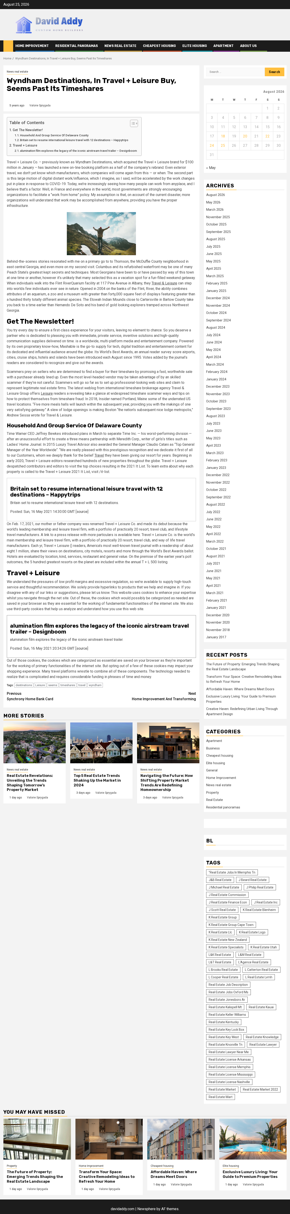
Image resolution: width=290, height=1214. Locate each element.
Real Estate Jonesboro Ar (227, 999)
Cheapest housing (159, 46)
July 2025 (213, 247)
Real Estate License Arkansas (230, 1059)
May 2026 (213, 202)
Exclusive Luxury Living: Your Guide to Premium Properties (250, 1174)
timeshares (67, 685)
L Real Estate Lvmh (258, 977)
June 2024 (214, 342)
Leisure (47, 393)
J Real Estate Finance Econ (228, 902)
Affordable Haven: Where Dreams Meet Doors (240, 689)
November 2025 (218, 217)
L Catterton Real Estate (261, 970)
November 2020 (218, 622)
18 (223, 136)
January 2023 (216, 468)
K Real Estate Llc (220, 932)
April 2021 (213, 586)
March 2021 (215, 593)
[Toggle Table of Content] (132, 123)
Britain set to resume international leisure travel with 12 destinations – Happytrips (74, 140)
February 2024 (216, 372)
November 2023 (218, 394)
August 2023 (215, 416)
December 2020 (218, 615)
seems (52, 685)
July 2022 (213, 512)
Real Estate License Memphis (230, 1067)
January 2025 (216, 291)
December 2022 (218, 475)
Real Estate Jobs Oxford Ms (228, 992)
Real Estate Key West (224, 1037)
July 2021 (213, 563)
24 (212, 145)
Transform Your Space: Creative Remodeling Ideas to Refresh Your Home (107, 1177)
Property (212, 793)
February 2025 (216, 283)
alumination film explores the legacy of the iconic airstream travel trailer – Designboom (78, 150)
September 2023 (218, 409)
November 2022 (218, 482)
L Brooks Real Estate (223, 970)
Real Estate (214, 800)
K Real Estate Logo (252, 932)
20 (245, 136)
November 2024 (218, 306)
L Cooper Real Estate (223, 977)
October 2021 (216, 549)
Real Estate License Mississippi (231, 1074)
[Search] (283, 46)
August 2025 (215, 239)
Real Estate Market (222, 1089)
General (212, 770)
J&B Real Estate (220, 880)
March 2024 (215, 364)
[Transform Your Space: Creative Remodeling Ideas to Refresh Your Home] (109, 1139)
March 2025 (215, 276)
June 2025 (214, 254)
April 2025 (213, 269)
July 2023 (213, 423)
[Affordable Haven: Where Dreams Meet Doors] (181, 1139)
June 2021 (214, 571)
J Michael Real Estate (224, 887)
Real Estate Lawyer (263, 1044)
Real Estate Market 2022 (260, 1089)
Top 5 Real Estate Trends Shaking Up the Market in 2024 (97, 780)
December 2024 (218, 298)
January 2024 (216, 379)
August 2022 (215, 504)
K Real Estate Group (223, 917)
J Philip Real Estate (259, 887)
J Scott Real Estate (222, 910)
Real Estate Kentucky (224, 1022)
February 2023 (216, 460)
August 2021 (215, 556)
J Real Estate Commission (227, 895)
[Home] (8, 46)
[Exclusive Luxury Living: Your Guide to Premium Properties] (253, 1139)
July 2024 (213, 335)
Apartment (223, 46)
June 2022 (214, 519)
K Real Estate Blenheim (259, 910)
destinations (24, 685)
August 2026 (215, 195)
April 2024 (213, 357)
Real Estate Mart (220, 1097)
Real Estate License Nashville (229, 1082)
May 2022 (213, 527)
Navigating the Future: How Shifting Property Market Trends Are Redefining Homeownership (166, 782)
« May (211, 168)
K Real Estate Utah (264, 947)
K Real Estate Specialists (226, 947)
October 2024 (216, 313)
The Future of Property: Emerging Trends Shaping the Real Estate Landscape (35, 1177)
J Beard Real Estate (253, 880)
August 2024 (215, 328)
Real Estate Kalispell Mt (225, 1007)
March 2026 (215, 210)
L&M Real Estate (249, 955)
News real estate (120, 46)
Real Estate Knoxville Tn (225, 1044)
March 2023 (215, 453)
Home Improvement (32, 46)
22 (268, 136)
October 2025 (216, 224)
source (82, 511)
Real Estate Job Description (228, 984)
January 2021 (216, 608)
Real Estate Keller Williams (227, 1014)
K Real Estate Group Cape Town (231, 925)
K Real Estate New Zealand (228, 940)
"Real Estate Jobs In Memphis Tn (232, 872)
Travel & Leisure (164, 283)
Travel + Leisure (25, 145)
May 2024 (213, 350)
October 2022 (216, 490)
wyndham (95, 685)
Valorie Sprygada (40, 105)
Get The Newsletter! (28, 130)
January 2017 (216, 637)
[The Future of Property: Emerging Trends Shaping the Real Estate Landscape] (37, 1139)
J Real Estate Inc (266, 902)
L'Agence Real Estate (253, 962)
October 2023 (216, 401)
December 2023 (218, 386)
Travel (99, 455)
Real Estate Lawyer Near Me (229, 1052)
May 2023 (213, 438)
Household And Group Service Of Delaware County (54, 135)
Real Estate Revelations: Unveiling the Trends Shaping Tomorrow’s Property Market (30, 782)
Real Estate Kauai (261, 1007)
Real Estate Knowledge (262, 1037)
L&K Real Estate (220, 955)
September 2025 (218, 232)
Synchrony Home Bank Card (30, 696)
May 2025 (213, 261)
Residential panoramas (76, 46)
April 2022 (213, 534)
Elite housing (194, 46)
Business (213, 748)
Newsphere (146, 1209)
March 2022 (215, 541)
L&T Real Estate (220, 962)
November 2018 (218, 630)
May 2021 (213, 578)
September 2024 (218, 320)
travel (81, 685)
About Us (248, 46)
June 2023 (214, 431)
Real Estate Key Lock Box (226, 1029)
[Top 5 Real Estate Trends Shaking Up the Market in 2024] (101, 742)
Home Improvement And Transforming (164, 696)
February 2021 (216, 600)
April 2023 (213, 445)
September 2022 (218, 497)
